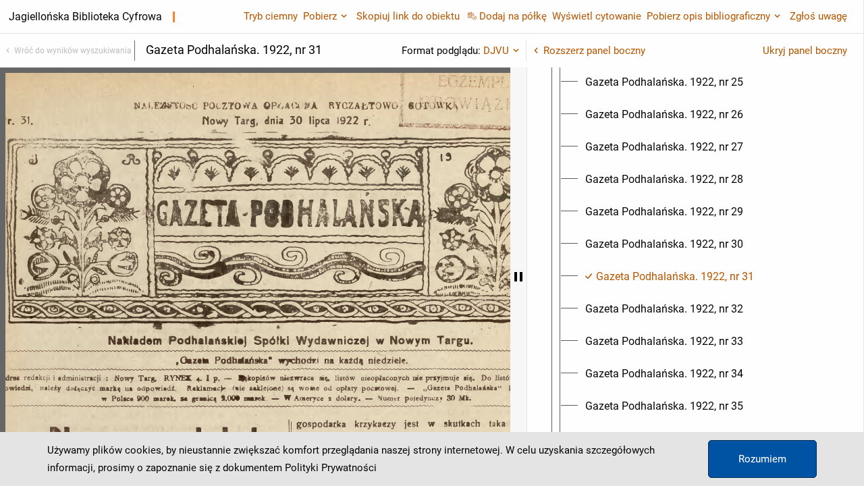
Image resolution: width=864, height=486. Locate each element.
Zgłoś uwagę (818, 16)
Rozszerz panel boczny (594, 51)
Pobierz (320, 16)
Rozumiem (762, 459)
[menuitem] (664, 82)
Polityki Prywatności (331, 468)
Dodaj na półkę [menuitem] (513, 16)
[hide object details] (518, 277)
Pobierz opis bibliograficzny (708, 16)
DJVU (496, 51)
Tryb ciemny (271, 16)
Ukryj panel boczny (805, 51)
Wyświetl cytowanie (596, 16)
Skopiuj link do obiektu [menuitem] (408, 16)
